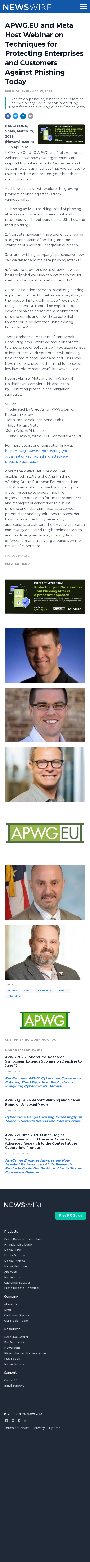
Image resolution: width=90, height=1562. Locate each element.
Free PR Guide (70, 1215)
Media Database (15, 1255)
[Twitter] (13, 1420)
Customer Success (17, 1282)
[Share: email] (30, 116)
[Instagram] (25, 1420)
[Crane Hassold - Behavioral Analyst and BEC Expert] (45, 714)
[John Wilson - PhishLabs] (45, 774)
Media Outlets (14, 1364)
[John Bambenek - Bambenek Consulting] (45, 952)
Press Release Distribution (23, 1239)
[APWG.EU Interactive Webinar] (61, 134)
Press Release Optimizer (21, 1288)
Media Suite (12, 1250)
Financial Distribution (18, 1244)
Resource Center (16, 1336)
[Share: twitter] (15, 116)
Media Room (13, 1277)
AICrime (12, 990)
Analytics (10, 1271)
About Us (10, 1304)
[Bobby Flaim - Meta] (45, 892)
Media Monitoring (16, 1266)
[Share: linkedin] (23, 116)
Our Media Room (16, 1320)
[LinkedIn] (19, 1420)
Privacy (39, 1428)
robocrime (14, 996)
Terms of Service (17, 1428)
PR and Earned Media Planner (25, 1353)
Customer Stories (16, 1315)
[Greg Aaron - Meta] (45, 655)
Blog (7, 1309)
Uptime (54, 1428)
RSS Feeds (12, 1358)
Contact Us (12, 1380)
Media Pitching (14, 1260)
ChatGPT (63, 990)
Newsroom (12, 1347)
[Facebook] (6, 1420)
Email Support (14, 1385)
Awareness (44, 990)
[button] (83, 7)
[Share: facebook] (8, 116)
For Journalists (14, 1342)
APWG (27, 990)
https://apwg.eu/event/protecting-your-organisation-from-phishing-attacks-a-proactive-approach (38, 456)
